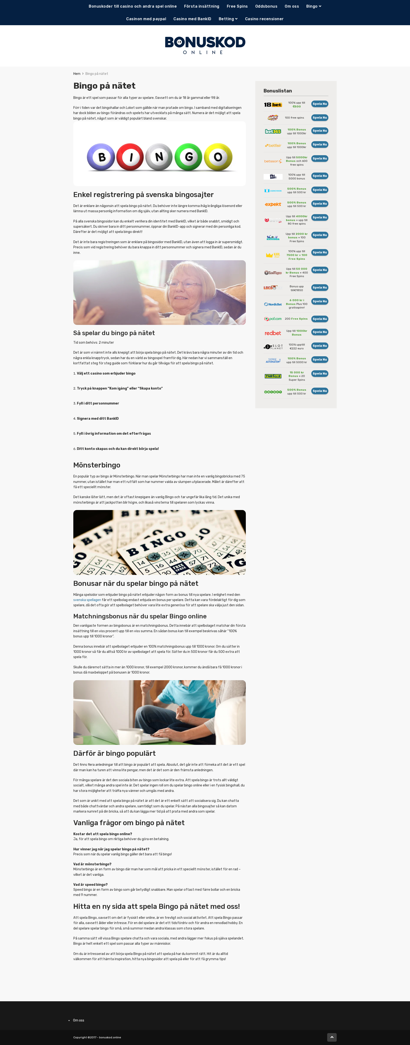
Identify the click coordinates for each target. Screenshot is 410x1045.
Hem (76, 74)
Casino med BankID (192, 19)
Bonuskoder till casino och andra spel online (133, 6)
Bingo (312, 6)
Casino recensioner (264, 19)
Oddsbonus (266, 6)
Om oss (292, 6)
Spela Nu (320, 104)
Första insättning (201, 6)
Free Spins (237, 6)
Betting (226, 19)
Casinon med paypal (146, 19)
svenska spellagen (87, 600)
